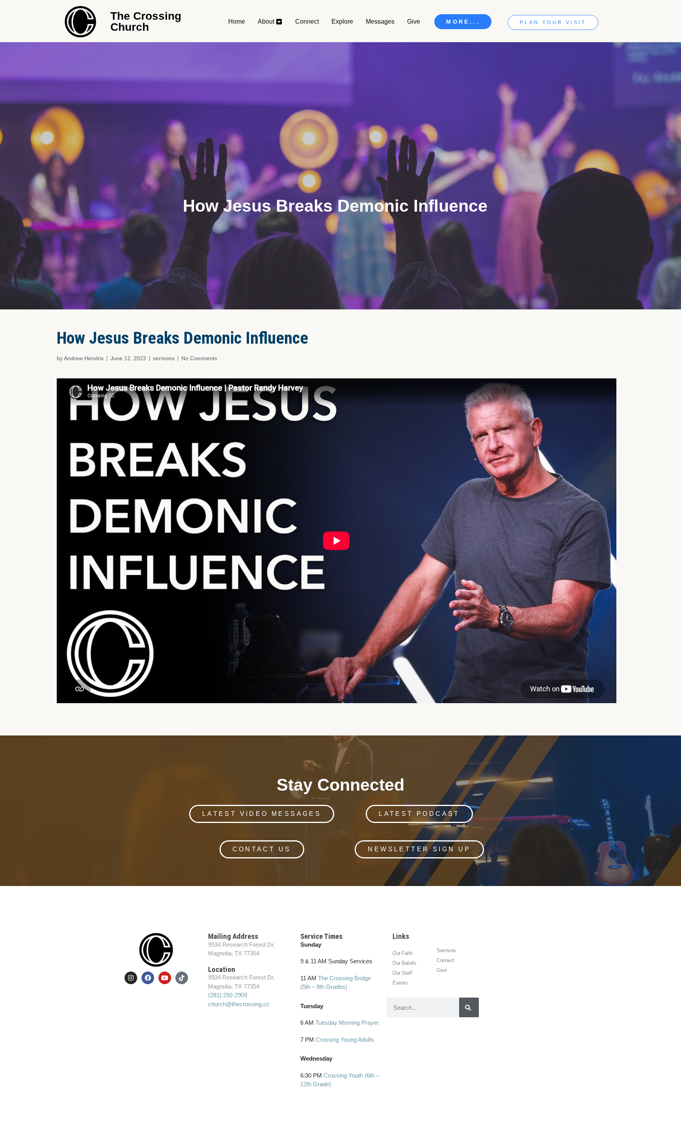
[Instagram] (131, 978)
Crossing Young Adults (345, 1039)
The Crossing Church (145, 21)
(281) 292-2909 (227, 995)
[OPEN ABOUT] (279, 21)
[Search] (469, 1007)
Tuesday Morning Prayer (347, 1022)
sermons (164, 358)
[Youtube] (164, 978)
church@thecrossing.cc (239, 1004)
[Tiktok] (181, 978)
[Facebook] (147, 978)
